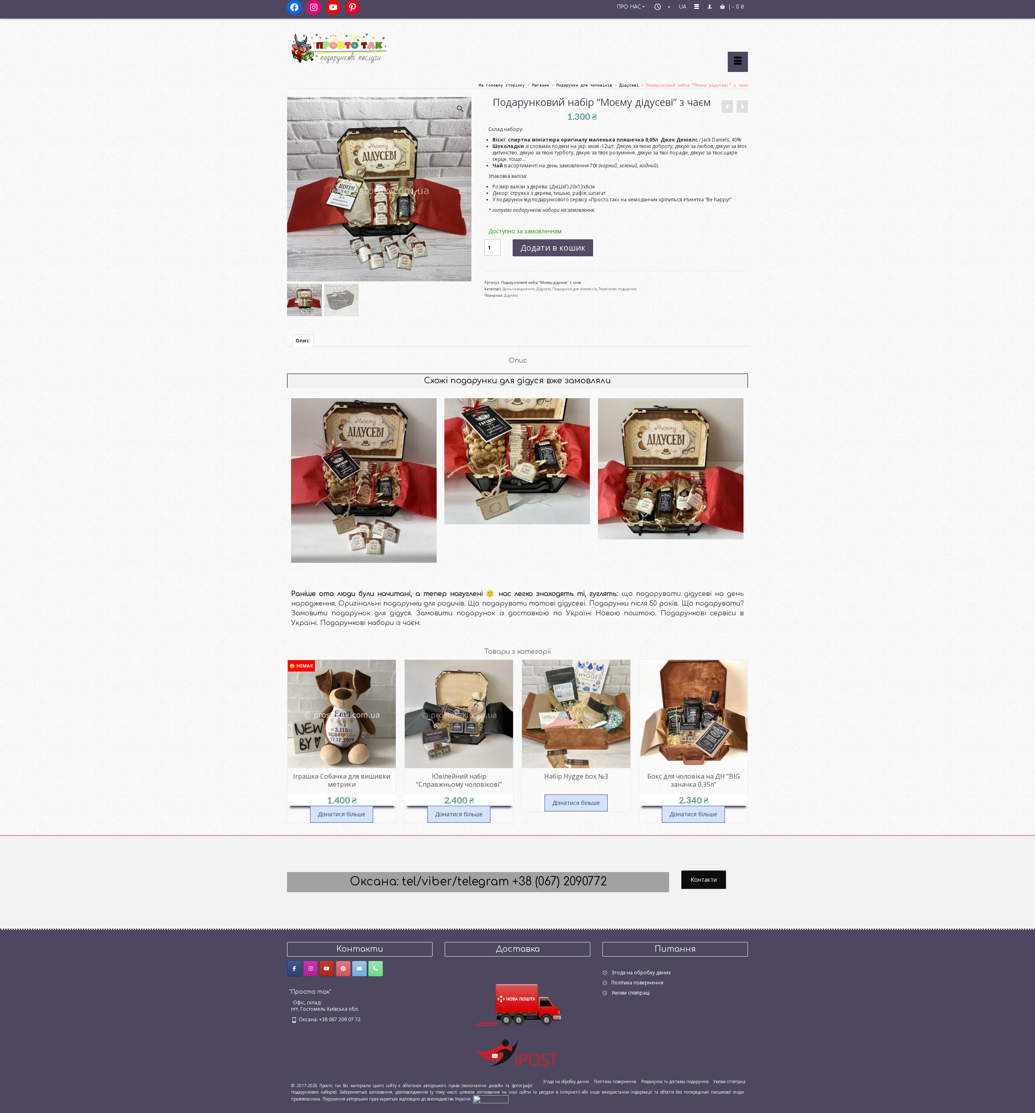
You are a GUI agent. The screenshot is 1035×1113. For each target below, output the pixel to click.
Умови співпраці (630, 992)
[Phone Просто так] (375, 968)
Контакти (704, 879)
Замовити (364, 543)
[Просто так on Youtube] (326, 968)
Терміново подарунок (617, 288)
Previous (294, 741)
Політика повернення (637, 982)
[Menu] (738, 62)
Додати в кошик (552, 247)
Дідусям (511, 295)
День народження (518, 288)
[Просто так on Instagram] (310, 968)
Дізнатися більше (341, 814)
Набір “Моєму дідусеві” (364, 528)
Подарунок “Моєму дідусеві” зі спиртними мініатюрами (670, 502)
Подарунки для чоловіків (574, 288)
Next (741, 741)
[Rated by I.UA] (491, 1098)
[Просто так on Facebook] (294, 968)
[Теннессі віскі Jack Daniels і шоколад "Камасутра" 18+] (727, 106)
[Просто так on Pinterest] (343, 968)
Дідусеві (543, 288)
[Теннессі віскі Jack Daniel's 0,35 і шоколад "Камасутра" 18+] (742, 106)
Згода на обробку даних (641, 972)
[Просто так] (360, 45)
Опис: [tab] (303, 340)
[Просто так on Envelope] (359, 968)
